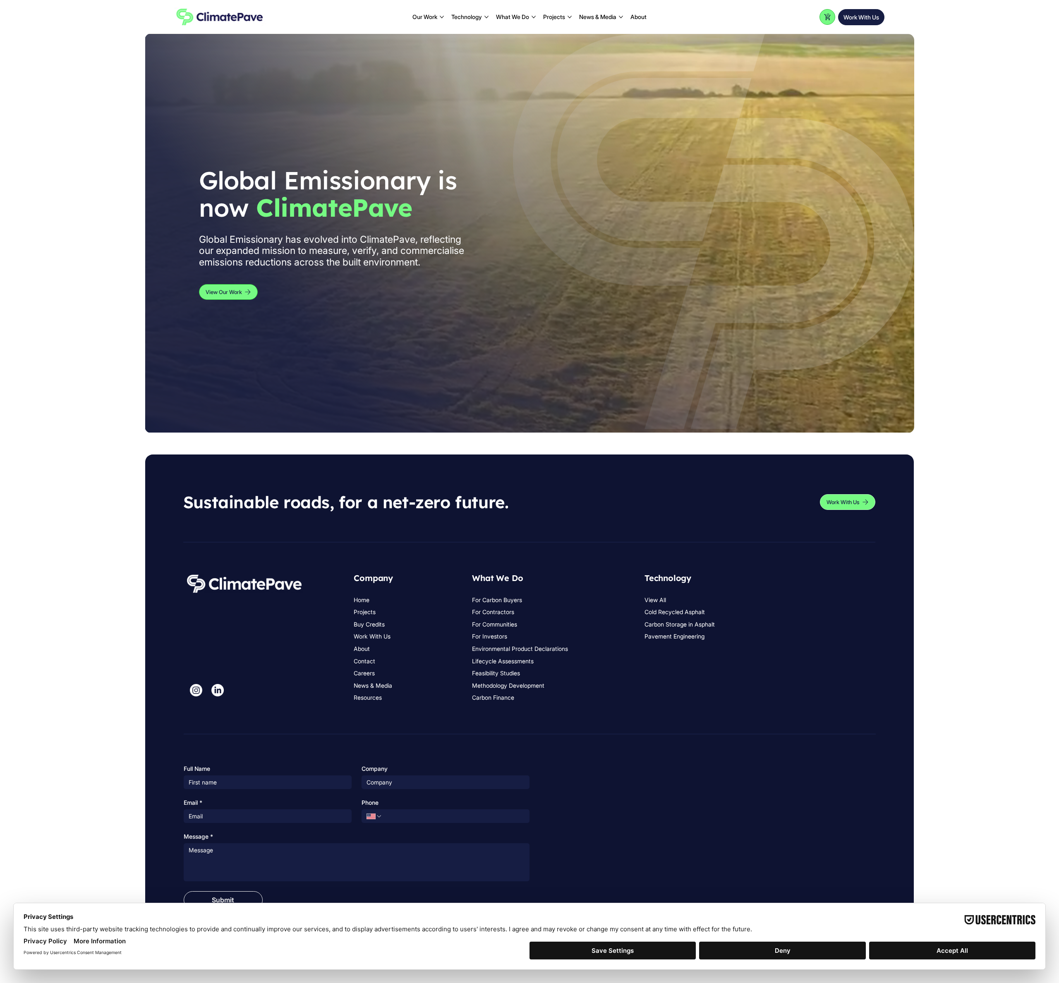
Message (198, 836)
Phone (370, 802)
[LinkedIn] (217, 690)
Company (375, 768)
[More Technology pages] (486, 17)
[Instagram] (196, 690)
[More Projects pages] (570, 17)
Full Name (197, 768)
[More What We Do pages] (534, 17)
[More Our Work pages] (442, 17)
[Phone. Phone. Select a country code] (374, 816)
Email (193, 802)
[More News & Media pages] (621, 17)
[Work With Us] (827, 17)
